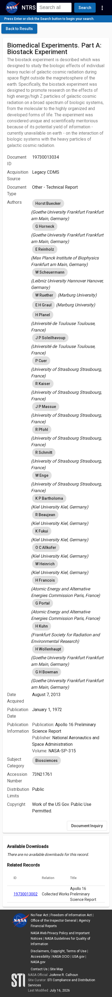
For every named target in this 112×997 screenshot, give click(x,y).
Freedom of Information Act (71, 915)
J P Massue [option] (45, 406)
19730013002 (26, 894)
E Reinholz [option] (44, 249)
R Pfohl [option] (41, 429)
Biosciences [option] (46, 760)
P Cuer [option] (41, 361)
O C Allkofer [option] (45, 547)
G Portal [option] (42, 603)
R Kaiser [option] (42, 383)
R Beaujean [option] (45, 515)
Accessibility (40, 956)
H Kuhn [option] (41, 626)
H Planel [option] (42, 315)
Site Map (56, 969)
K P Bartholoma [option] (49, 498)
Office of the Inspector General (53, 920)
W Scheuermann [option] (49, 272)
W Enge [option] (41, 475)
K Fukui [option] (41, 531)
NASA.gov (38, 962)
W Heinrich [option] (45, 564)
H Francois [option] (45, 580)
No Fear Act (39, 915)
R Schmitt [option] (43, 452)
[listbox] (68, 210)
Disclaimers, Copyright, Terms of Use (58, 951)
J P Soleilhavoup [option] (50, 338)
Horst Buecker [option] (48, 203)
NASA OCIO (61, 956)
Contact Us (39, 969)
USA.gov (78, 956)
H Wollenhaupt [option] (48, 649)
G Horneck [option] (44, 226)
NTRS (29, 7)
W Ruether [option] (44, 295)
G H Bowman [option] (46, 672)
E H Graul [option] (43, 305)
